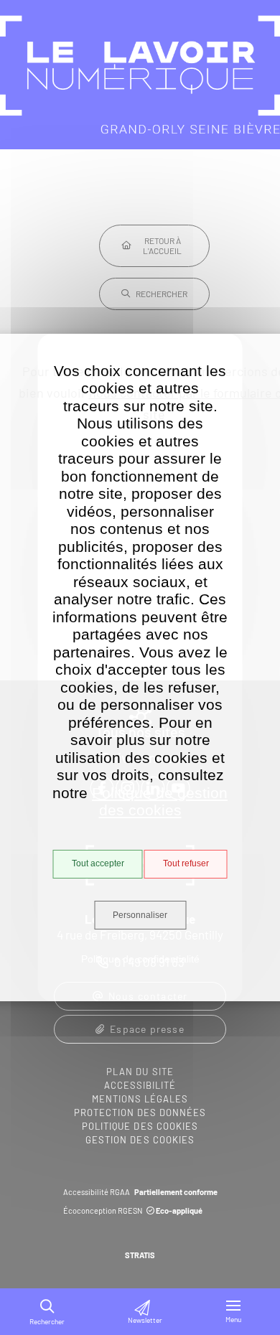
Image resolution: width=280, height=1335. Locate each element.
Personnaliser (140, 915)
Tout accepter (98, 863)
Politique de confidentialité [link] (140, 959)
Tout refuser (186, 863)
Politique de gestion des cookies (160, 801)
